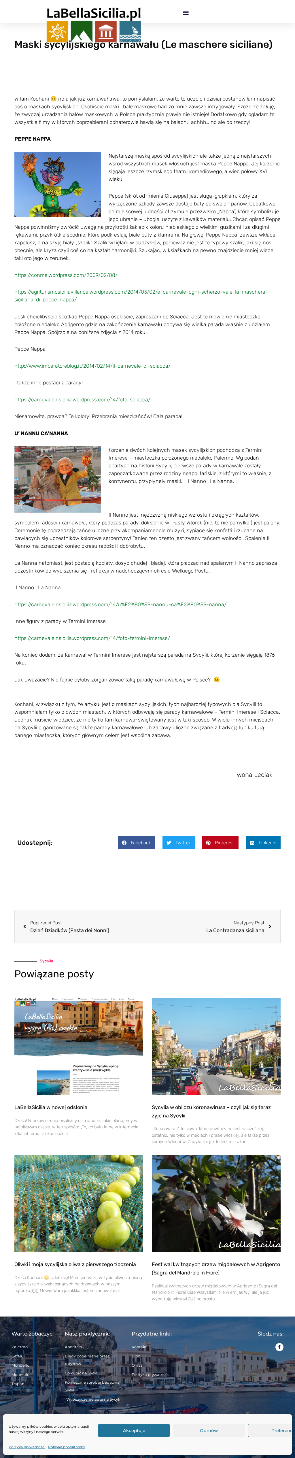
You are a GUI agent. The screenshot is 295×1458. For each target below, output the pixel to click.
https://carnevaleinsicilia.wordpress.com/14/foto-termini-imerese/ (92, 638)
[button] (185, 12)
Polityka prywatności (27, 1447)
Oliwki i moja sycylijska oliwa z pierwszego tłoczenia (75, 1264)
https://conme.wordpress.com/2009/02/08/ (66, 275)
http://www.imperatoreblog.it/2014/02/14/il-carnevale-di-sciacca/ (92, 366)
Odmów (209, 1430)
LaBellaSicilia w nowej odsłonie (50, 1107)
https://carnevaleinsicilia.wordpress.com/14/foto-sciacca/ (82, 399)
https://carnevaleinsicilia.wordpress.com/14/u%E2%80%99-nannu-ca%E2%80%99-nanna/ (120, 604)
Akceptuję (134, 1430)
